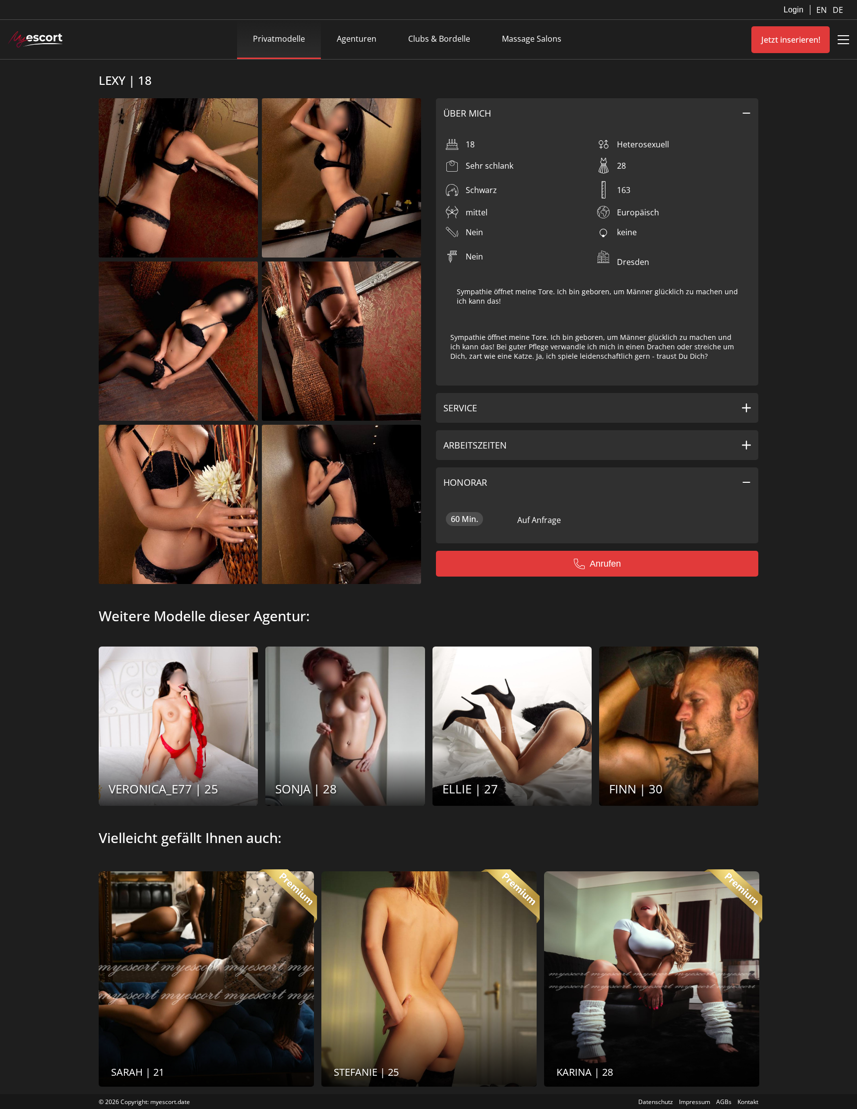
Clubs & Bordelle (439, 38)
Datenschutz (655, 1102)
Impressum (694, 1102)
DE (838, 9)
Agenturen (356, 38)
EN (822, 9)
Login (793, 9)
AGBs (724, 1102)
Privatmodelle (279, 38)
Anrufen (605, 564)
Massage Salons (531, 38)
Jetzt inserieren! (790, 39)
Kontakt (747, 1102)
